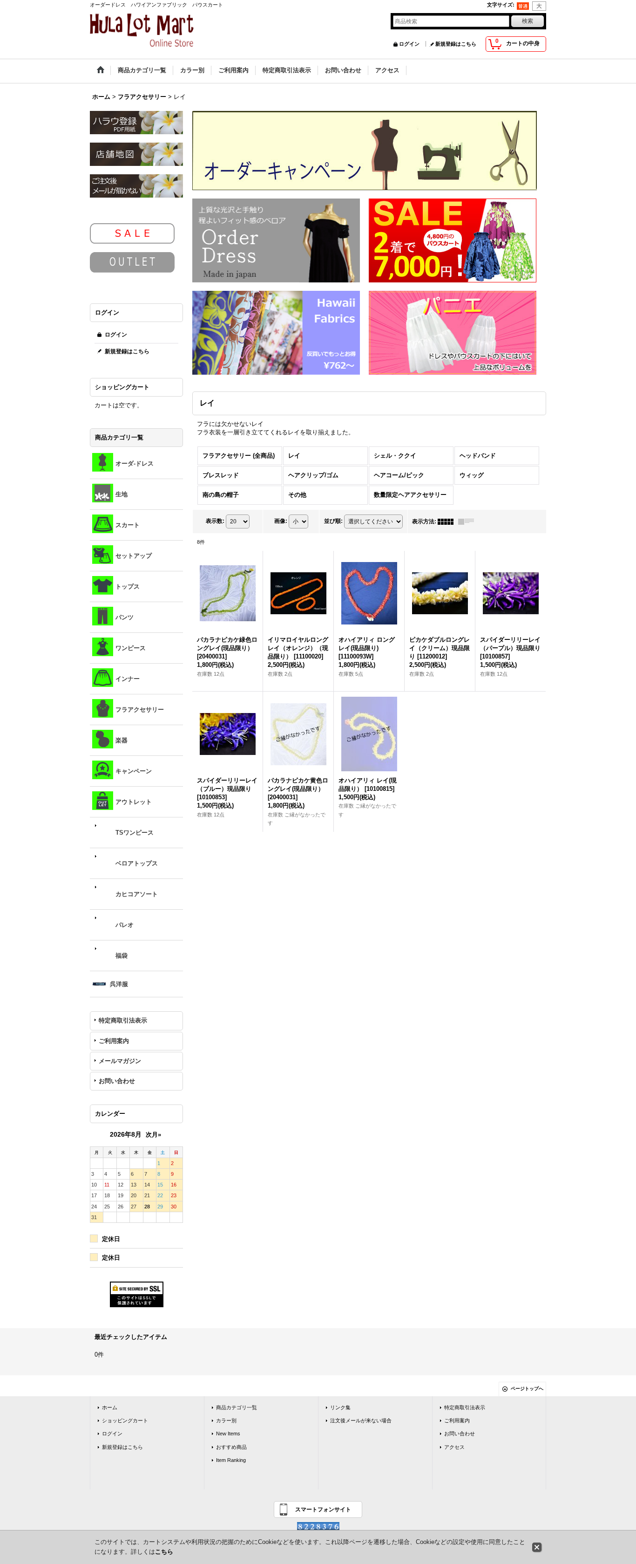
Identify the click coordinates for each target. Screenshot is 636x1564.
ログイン (409, 44)
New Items (228, 1433)
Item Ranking (231, 1460)
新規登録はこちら (455, 44)
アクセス (454, 1447)
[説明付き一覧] (468, 521)
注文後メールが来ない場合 (361, 1420)
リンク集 (340, 1407)
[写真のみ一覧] (448, 521)
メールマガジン (120, 1060)
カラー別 (226, 1420)
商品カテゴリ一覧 (236, 1407)
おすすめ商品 (231, 1447)
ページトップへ (527, 1388)
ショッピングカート (125, 1420)
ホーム (109, 1407)
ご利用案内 (114, 1040)
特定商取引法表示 (123, 1020)
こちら (164, 1551)
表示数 (215, 521)
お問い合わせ (117, 1080)
